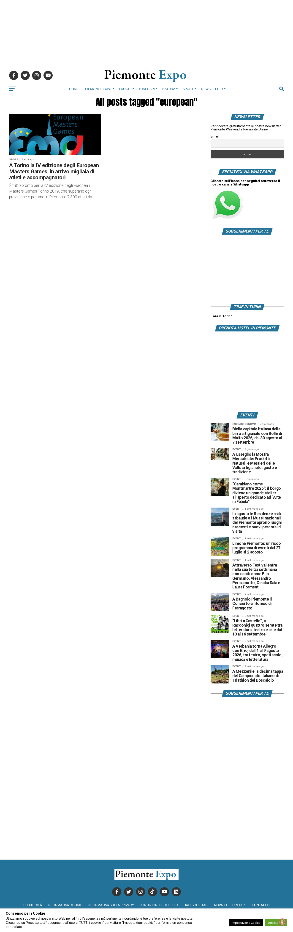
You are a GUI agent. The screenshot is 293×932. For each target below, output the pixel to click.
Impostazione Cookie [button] (246, 922)
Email (215, 136)
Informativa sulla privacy (110, 905)
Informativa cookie (64, 905)
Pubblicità (32, 905)
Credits (239, 905)
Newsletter (212, 89)
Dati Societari (196, 905)
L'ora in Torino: (222, 316)
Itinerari (147, 89)
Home (74, 89)
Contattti (261, 905)
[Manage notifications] (282, 922)
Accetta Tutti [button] (276, 922)
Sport (188, 89)
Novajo (220, 905)
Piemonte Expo (98, 89)
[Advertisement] (146, 32)
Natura (168, 89)
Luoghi (125, 89)
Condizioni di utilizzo (158, 905)
